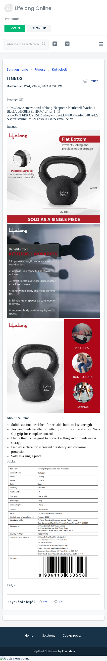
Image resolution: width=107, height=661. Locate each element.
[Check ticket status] (67, 43)
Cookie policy (72, 635)
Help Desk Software (44, 651)
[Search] (43, 44)
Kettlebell (59, 69)
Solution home (18, 69)
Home (29, 635)
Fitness (40, 69)
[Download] (44, 335)
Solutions (48, 635)
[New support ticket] (54, 43)
